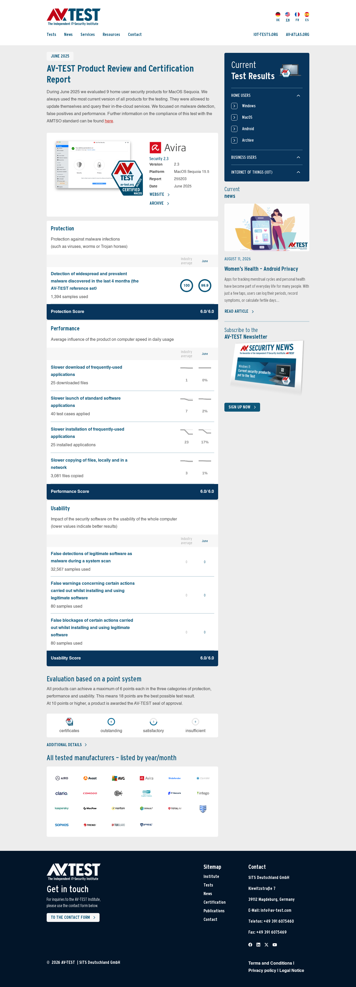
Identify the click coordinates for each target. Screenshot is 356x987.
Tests (51, 34)
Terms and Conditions (270, 963)
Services (88, 34)
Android (248, 128)
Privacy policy (262, 971)
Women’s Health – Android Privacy (261, 268)
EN (288, 20)
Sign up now (239, 407)
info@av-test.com (276, 910)
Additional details (64, 744)
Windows (249, 105)
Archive (157, 203)
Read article (236, 311)
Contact (135, 34)
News (68, 34)
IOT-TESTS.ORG (266, 34)
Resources (111, 34)
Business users (243, 157)
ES (307, 20)
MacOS (247, 117)
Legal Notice (291, 971)
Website (157, 194)
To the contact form (70, 917)
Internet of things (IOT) (251, 172)
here (109, 121)
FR (297, 20)
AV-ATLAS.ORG (297, 34)
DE (278, 20)
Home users (240, 95)
